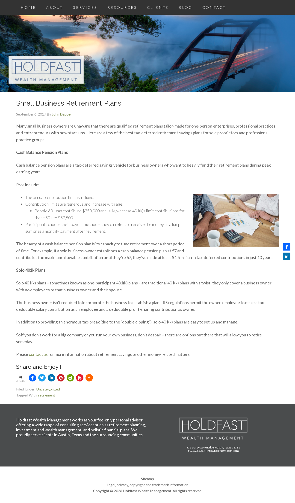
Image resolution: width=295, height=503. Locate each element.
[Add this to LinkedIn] (51, 377)
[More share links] (89, 377)
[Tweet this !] (42, 377)
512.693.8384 (196, 450)
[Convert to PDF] (79, 377)
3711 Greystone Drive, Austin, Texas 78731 (213, 447)
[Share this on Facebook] (32, 377)
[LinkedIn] (286, 256)
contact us (38, 354)
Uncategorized (48, 389)
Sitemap (147, 478)
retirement (46, 395)
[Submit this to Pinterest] (61, 377)
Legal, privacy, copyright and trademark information (147, 484)
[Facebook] (286, 246)
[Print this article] (70, 377)
